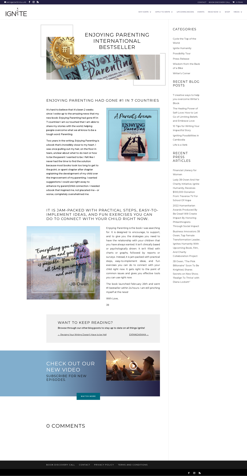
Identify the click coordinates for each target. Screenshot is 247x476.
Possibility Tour (182, 53)
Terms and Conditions (133, 465)
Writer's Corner (181, 73)
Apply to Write (162, 12)
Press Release (181, 58)
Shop (227, 12)
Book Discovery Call (219, 2)
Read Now (213, 12)
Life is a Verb (180, 145)
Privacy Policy (104, 465)
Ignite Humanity (182, 48)
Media (237, 12)
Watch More (88, 396)
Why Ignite (143, 12)
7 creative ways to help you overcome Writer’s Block (186, 99)
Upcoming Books (185, 12)
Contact (202, 2)
